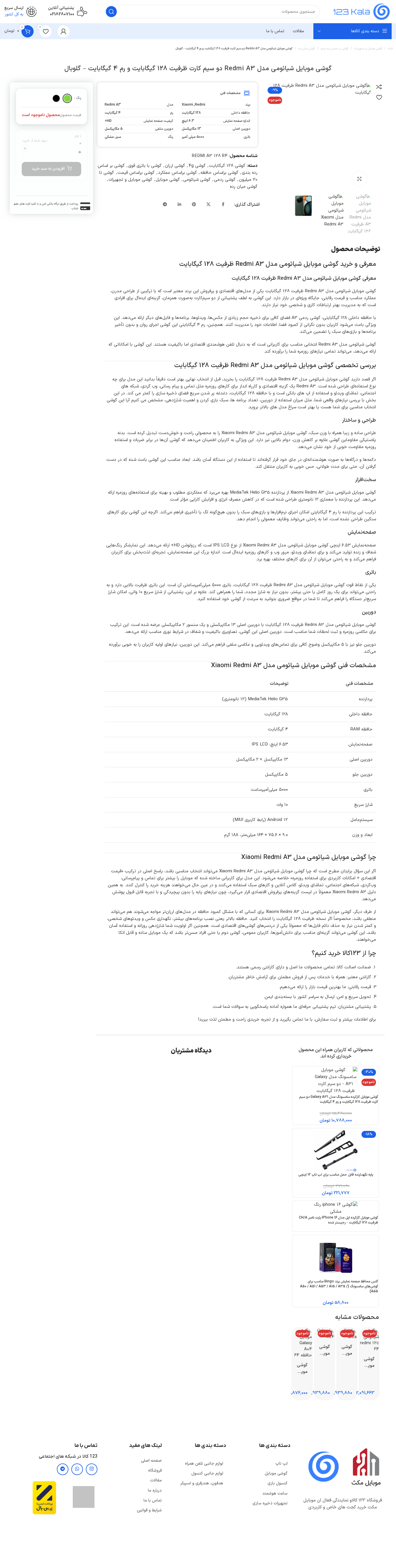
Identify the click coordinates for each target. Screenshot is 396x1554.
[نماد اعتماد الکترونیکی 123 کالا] (84, 1497)
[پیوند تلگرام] (165, 205)
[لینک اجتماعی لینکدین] (179, 205)
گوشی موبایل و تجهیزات (368, 48)
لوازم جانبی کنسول (207, 1473)
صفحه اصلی (151, 1461)
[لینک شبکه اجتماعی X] (208, 205)
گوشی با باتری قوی (144, 166)
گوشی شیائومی (196, 179)
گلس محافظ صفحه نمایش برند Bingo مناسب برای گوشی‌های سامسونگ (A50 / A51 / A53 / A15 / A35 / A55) (339, 1286)
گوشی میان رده (306, 48)
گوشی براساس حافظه (219, 172)
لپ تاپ (281, 1464)
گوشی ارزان (175, 166)
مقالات (156, 1480)
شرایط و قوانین (149, 1510)
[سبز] (67, 98)
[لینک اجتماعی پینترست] (194, 205)
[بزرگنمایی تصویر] (359, 179)
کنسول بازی (278, 1483)
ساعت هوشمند (275, 1493)
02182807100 (62, 14)
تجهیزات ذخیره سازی (270, 1503)
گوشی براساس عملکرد (177, 172)
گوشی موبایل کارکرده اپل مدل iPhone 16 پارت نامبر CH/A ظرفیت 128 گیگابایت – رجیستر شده (338, 1220)
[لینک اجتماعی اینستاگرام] (91, 1469)
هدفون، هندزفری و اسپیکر (201, 1483)
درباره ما (155, 1491)
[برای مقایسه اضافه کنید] (379, 87)
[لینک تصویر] (324, 1466)
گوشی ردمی (224, 179)
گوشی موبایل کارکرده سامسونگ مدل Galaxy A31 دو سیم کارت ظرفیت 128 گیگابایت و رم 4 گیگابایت (338, 1099)
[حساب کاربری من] (63, 31)
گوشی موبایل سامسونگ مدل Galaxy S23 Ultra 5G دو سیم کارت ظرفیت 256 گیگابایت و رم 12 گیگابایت (346, 1350)
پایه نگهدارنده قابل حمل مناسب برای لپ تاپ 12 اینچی (335, 1174)
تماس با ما (152, 1500)
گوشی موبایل (168, 179)
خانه (390, 48)
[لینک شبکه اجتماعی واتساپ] (77, 1469)
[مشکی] (56, 98)
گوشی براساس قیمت (136, 172)
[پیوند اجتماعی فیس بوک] (223, 205)
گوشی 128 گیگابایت (227, 166)
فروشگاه (155, 1471)
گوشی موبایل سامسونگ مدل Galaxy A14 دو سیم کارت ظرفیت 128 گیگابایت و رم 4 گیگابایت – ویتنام (324, 1350)
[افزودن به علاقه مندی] (379, 97)
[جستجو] (111, 11)
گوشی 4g (197, 166)
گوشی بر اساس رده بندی (334, 48)
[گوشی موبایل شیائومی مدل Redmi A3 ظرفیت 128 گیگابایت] (317, 89)
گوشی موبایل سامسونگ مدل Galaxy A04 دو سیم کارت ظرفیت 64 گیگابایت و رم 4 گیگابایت (302, 1368)
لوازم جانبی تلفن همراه (204, 1464)
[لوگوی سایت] (361, 11)
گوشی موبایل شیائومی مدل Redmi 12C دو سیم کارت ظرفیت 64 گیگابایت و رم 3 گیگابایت (369, 1362)
